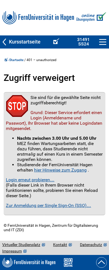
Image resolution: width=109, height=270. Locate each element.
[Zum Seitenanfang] (101, 262)
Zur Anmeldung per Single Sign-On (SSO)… (48, 205)
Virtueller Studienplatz (21, 244)
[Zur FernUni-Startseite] (38, 17)
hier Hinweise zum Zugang (60, 170)
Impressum (12, 251)
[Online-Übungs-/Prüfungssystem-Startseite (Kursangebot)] (55, 42)
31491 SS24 (83, 42)
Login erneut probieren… (30, 179)
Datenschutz (91, 244)
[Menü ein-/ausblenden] (102, 42)
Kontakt (60, 244)
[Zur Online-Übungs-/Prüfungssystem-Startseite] (90, 17)
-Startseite (16, 60)
